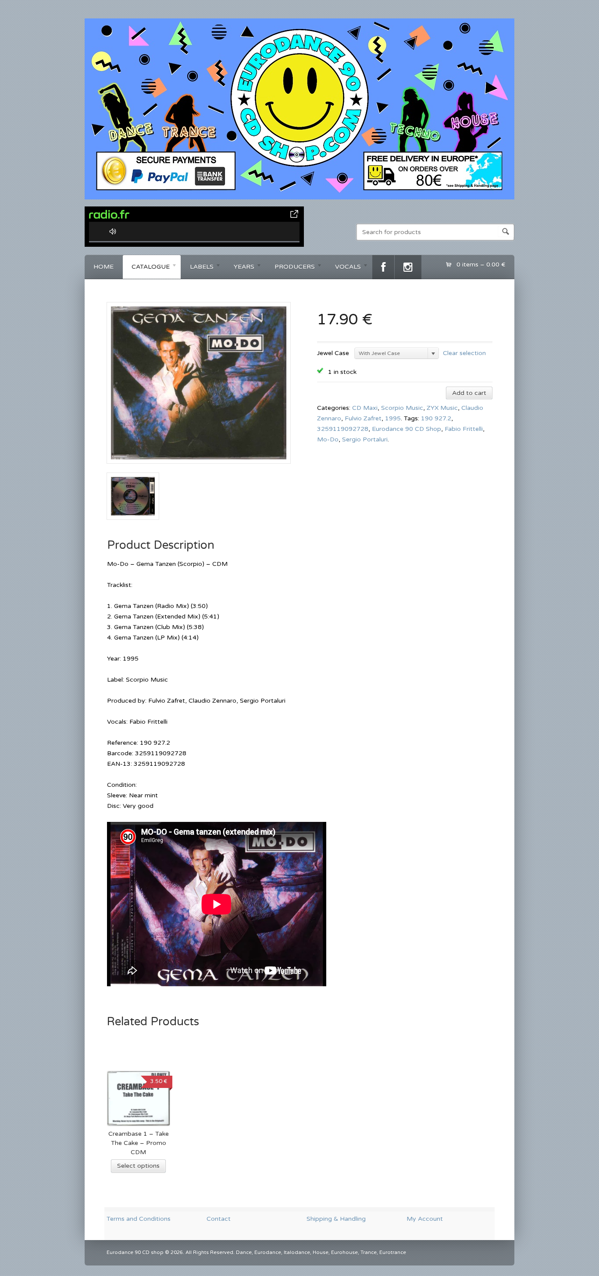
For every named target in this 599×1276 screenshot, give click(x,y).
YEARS (239, 268)
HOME (103, 266)
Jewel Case (333, 353)
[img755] (199, 467)
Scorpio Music (402, 408)
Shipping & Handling (336, 1219)
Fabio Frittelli (464, 429)
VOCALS (343, 268)
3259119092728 (342, 429)
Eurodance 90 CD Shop (406, 429)
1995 (393, 418)
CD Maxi (365, 408)
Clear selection (464, 352)
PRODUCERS (290, 268)
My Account (424, 1219)
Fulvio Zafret (363, 418)
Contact (219, 1219)
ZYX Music (442, 408)
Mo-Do (328, 439)
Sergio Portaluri (365, 439)
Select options (138, 1165)
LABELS (197, 268)
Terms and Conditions (139, 1219)
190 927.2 (436, 418)
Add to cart (469, 393)
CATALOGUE (146, 268)
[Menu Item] (383, 267)
